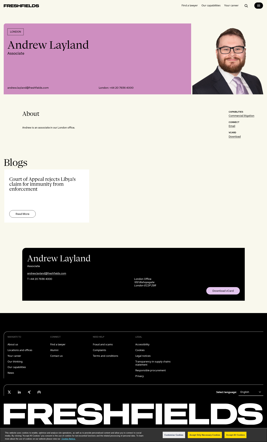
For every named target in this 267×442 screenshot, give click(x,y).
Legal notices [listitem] (143, 356)
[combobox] (251, 392)
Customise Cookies (173, 435)
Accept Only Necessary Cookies (204, 435)
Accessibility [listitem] (142, 344)
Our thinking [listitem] (15, 361)
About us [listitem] (13, 344)
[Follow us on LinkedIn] (19, 392)
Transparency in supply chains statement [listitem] (153, 363)
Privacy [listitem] (139, 376)
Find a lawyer (190, 5)
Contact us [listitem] (56, 356)
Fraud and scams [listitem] (103, 344)
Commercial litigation (241, 115)
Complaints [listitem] (99, 350)
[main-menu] (258, 5)
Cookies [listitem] (140, 350)
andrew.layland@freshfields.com (28, 87)
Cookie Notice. (68, 439)
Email (232, 126)
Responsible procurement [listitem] (150, 370)
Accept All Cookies (235, 435)
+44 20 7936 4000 (121, 87)
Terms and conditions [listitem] (105, 356)
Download (235, 136)
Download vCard (223, 290)
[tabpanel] (133, 196)
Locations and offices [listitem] (20, 350)
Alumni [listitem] (54, 350)
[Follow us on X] (9, 392)
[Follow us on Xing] (29, 392)
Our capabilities (210, 5)
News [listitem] (11, 373)
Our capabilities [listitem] (17, 367)
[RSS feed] (39, 392)
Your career (231, 5)
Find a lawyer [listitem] (58, 344)
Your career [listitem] (14, 356)
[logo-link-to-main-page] (21, 6)
